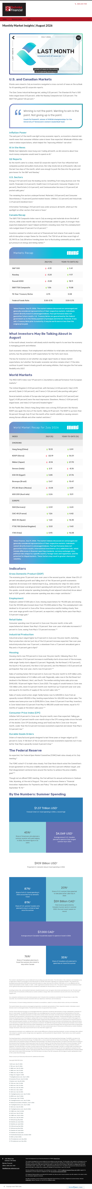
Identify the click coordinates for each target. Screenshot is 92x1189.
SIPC (30, 1180)
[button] (17, 19)
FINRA (27, 1180)
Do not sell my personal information (58, 1171)
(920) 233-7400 (82, 4)
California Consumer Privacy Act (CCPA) (71, 1170)
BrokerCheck (57, 1158)
